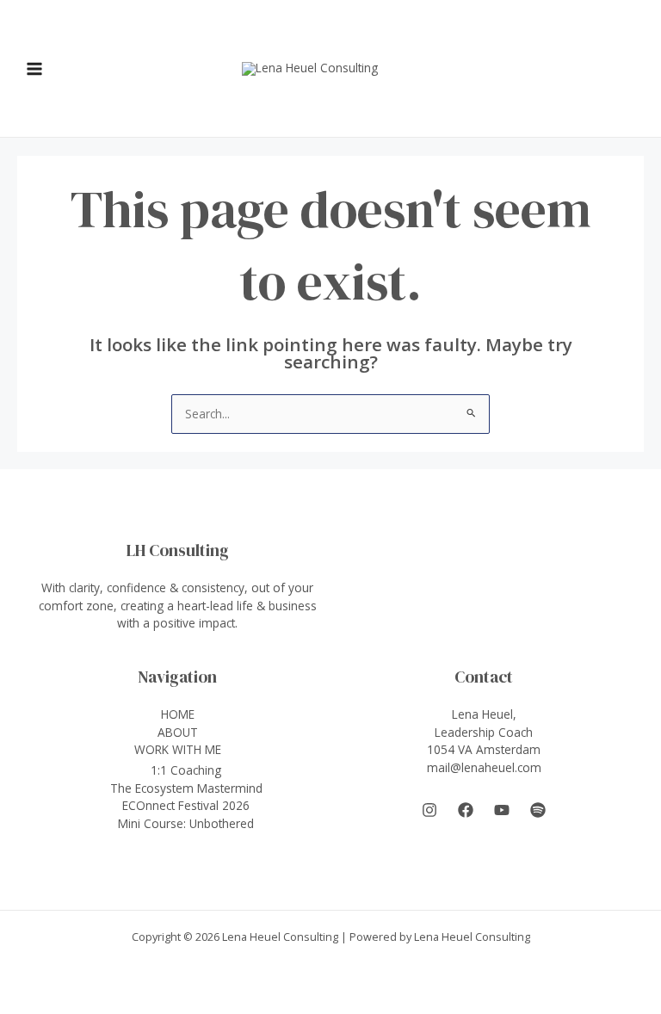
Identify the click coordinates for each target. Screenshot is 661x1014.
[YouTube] (502, 810)
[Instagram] (429, 810)
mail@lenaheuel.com (484, 767)
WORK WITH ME (177, 749)
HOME (178, 714)
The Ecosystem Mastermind (186, 788)
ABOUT (178, 732)
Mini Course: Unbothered (186, 823)
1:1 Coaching (186, 770)
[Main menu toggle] (35, 68)
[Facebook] (465, 810)
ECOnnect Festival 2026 (186, 805)
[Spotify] (538, 810)
